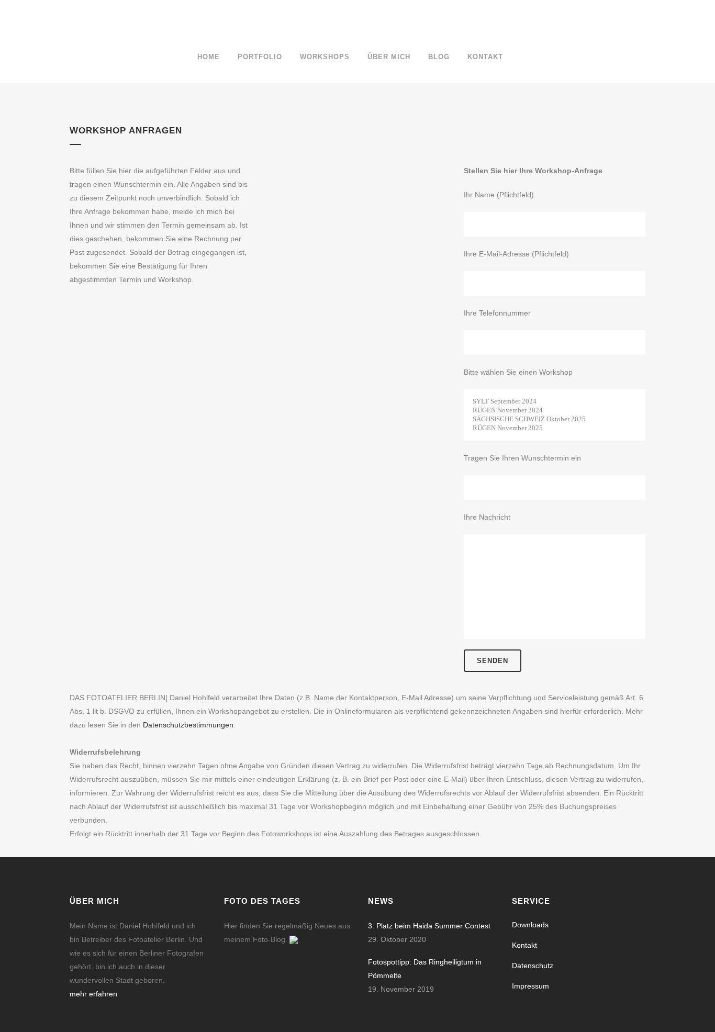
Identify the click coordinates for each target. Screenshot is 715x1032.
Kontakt (524, 945)
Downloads (530, 925)
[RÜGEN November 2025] (555, 428)
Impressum (530, 986)
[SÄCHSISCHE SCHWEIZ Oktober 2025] (555, 419)
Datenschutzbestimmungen (188, 725)
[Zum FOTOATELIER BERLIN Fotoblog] (293, 939)
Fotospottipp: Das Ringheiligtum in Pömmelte (425, 969)
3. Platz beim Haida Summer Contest (429, 926)
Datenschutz (532, 965)
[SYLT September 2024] (555, 401)
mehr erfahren (93, 994)
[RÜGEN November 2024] (555, 410)
